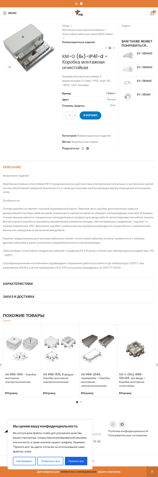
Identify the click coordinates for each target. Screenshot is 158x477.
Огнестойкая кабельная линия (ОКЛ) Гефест (87, 34)
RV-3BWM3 (144, 53)
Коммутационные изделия (78, 42)
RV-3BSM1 (143, 94)
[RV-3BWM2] (128, 69)
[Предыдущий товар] (106, 48)
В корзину (90, 115)
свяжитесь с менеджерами (79, 471)
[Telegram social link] (81, 3)
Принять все (76, 461)
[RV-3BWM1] (128, 83)
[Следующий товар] (114, 48)
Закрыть (152, 471)
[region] (50, 444)
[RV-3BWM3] (128, 55)
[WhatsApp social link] (76, 3)
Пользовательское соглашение (127, 435)
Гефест (111, 93)
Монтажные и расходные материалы (83, 29)
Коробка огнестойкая (85, 141)
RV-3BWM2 (144, 67)
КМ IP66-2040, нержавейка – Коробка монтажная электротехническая (95, 380)
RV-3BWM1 (144, 81)
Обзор (66, 25)
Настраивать (24, 461)
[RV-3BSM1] (128, 96)
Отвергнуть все (50, 461)
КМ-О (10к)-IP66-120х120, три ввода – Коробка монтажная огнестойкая (132, 380)
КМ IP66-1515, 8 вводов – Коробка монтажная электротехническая (59, 378)
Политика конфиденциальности (128, 431)
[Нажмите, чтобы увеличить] (9, 67)
